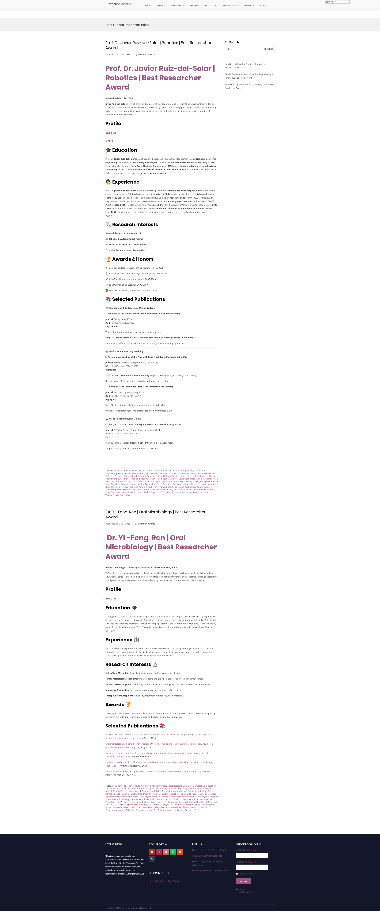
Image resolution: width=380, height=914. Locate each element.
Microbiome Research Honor (181, 802)
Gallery (247, 5)
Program (209, 5)
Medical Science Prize (156, 799)
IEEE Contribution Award (117, 481)
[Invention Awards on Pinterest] (166, 852)
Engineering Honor (145, 478)
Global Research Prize (207, 478)
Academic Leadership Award (156, 470)
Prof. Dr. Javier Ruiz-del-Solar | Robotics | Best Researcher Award (158, 45)
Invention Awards (120, 4)
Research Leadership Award (183, 807)
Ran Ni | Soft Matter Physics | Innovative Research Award (245, 66)
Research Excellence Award (176, 484)
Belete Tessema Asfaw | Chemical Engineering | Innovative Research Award (249, 76)
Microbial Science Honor (123, 802)
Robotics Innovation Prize (158, 486)
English (332, 2)
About (160, 5)
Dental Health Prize (151, 791)
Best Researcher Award (157, 473)
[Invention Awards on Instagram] (159, 852)
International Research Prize (190, 796)
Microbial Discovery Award (181, 799)
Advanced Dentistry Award (154, 785)
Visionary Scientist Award (117, 494)
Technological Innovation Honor (127, 492)
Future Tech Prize (186, 478)
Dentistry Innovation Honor (172, 793)
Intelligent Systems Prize (205, 481)
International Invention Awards (164, 880)
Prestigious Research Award (152, 804)
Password (246, 861)
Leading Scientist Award (133, 799)
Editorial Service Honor (174, 476)
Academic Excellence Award (127, 470)
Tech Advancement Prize (185, 489)
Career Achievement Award (183, 473)
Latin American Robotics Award (120, 484)
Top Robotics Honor (171, 492)
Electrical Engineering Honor (201, 476)
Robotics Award (137, 486)
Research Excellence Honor (154, 807)
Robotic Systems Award (117, 486)
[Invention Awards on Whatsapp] (173, 852)
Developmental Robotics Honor (146, 476)
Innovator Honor (184, 481)
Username (246, 849)
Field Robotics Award (166, 478)
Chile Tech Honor (206, 473)
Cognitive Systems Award (117, 476)
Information (229, 5)
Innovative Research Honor (161, 796)
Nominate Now (177, 5)
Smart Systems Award (161, 489)
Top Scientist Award (163, 810)
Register (194, 5)
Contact (264, 5)
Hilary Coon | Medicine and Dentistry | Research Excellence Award (249, 86)
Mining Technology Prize (149, 484)
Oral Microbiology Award (125, 804)
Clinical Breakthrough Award (181, 788)
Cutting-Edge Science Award (127, 791)
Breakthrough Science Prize (152, 788)
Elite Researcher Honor (198, 793)
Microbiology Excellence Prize (151, 802)
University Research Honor (195, 492)
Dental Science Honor (116, 793)
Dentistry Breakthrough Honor (143, 793)
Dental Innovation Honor (174, 791)
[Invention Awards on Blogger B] (180, 852)
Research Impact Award (203, 484)
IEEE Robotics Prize (140, 481)
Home (147, 5)
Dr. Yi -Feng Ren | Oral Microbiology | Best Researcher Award (155, 514)
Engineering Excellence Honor (120, 478)
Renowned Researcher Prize (126, 807)
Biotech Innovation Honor (125, 788)
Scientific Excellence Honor (136, 489)
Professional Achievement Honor (183, 804)
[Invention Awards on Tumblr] (152, 858)
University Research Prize (187, 810)
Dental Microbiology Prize (200, 791)
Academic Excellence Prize (127, 785)
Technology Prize (152, 492)
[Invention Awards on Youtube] (152, 852)
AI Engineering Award (182, 470)
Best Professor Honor (134, 473)
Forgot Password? (244, 892)
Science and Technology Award (187, 486)
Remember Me (245, 873)
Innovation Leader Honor (163, 481)
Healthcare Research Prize (134, 796)
